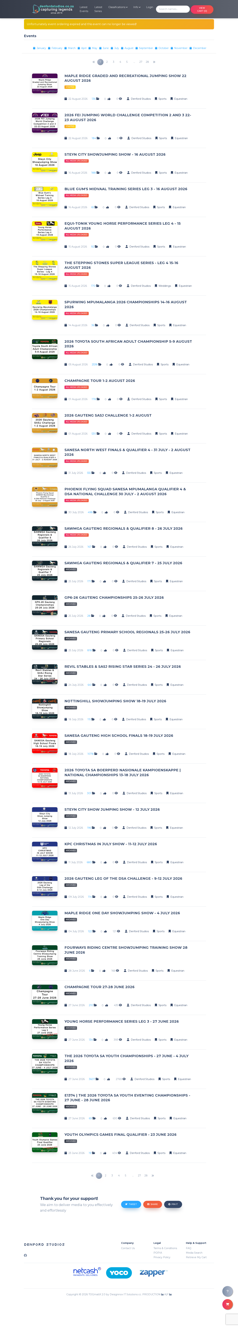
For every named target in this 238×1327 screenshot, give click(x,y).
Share (154, 1204)
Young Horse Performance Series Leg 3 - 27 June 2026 (121, 1021)
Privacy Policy (161, 1257)
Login (149, 7)
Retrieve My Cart (196, 1257)
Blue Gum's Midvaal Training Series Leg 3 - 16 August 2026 (125, 189)
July (117, 48)
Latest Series (98, 9)
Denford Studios (44, 1244)
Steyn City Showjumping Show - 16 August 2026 (115, 154)
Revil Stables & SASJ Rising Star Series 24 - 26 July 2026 (122, 666)
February (57, 48)
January (42, 48)
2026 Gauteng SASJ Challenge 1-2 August (108, 415)
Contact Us (128, 1248)
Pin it (174, 1204)
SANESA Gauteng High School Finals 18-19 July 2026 (118, 735)
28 (147, 61)
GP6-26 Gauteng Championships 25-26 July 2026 (114, 597)
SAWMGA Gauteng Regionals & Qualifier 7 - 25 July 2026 (123, 563)
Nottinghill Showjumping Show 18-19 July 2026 (115, 701)
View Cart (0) (202, 9)
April (84, 48)
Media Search (194, 1252)
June (106, 48)
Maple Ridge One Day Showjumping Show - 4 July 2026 (122, 913)
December (199, 48)
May (95, 48)
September (146, 48)
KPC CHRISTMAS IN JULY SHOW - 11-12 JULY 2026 (110, 844)
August (129, 48)
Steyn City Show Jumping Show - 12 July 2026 (112, 809)
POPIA (157, 1252)
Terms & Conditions (165, 1248)
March (72, 48)
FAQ (188, 1248)
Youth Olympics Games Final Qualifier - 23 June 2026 (120, 1134)
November (181, 48)
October (164, 48)
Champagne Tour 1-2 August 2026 (99, 381)
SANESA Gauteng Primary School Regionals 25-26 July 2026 (127, 632)
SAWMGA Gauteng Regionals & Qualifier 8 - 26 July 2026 (123, 528)
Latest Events (84, 9)
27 (140, 61)
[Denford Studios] (49, 9)
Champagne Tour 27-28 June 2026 (99, 987)
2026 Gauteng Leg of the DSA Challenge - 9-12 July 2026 (123, 878)
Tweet (132, 1204)
